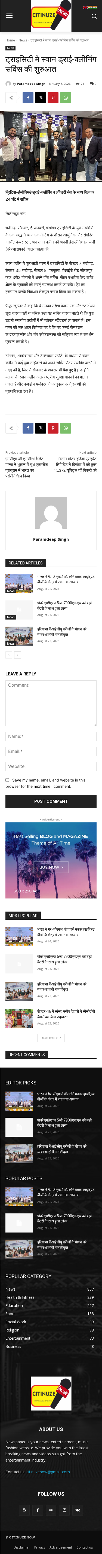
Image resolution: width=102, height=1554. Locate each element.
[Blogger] (24, 1510)
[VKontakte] (77, 1510)
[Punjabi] (95, 7)
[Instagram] (64, 1510)
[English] (85, 7)
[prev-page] (8, 655)
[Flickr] (51, 1510)
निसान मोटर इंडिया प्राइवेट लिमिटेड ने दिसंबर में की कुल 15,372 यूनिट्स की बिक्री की (75, 464)
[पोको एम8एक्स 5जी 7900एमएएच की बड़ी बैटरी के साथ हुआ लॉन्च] (19, 610)
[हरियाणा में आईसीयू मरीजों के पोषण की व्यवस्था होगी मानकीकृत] (19, 636)
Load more (49, 1037)
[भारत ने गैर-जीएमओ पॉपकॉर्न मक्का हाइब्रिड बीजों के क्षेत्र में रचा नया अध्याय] (19, 583)
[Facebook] (28, 97)
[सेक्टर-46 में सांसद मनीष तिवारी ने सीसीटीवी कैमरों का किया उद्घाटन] (19, 1018)
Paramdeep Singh (31, 84)
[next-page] (17, 655)
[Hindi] (90, 7)
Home (10, 40)
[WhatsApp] (65, 97)
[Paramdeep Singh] (9, 83)
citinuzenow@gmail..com (48, 1471)
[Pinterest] (53, 97)
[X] (40, 97)
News (22, 40)
